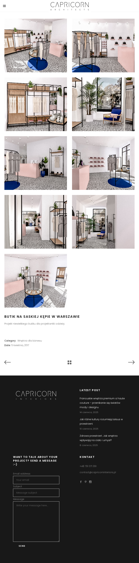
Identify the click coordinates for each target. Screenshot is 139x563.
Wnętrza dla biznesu (29, 340)
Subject (17, 486)
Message (18, 499)
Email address (21, 473)
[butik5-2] (103, 163)
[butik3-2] (103, 104)
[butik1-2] (103, 45)
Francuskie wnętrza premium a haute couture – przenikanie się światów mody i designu (102, 403)
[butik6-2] (35, 222)
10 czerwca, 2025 (89, 428)
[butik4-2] (35, 163)
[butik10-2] (35, 45)
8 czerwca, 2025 (89, 445)
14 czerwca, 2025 (89, 412)
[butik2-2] (35, 104)
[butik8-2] (103, 222)
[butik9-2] (35, 281)
